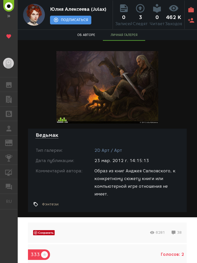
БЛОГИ (9, 114)
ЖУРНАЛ (12, 142)
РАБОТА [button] (9, 128)
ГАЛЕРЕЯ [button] (9, 84)
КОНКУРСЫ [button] (9, 157)
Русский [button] (12, 201)
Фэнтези (50, 204)
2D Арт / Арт (108, 150)
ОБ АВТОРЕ (86, 35)
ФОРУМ (9, 186)
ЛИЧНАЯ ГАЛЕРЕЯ (124, 35)
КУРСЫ (9, 172)
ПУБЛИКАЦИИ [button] (9, 99)
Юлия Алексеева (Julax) (78, 9)
